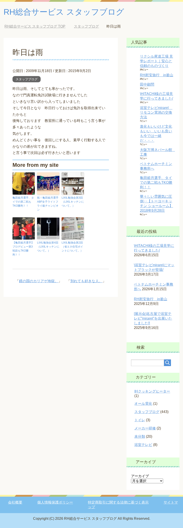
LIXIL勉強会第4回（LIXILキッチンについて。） (48, 246)
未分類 (139, 436)
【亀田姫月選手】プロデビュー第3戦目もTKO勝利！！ (23, 248)
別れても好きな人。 (86, 281)
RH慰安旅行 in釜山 (156, 75)
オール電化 (143, 403)
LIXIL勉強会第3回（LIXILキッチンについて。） (73, 201)
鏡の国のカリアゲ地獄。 (38, 281)
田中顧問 (147, 84)
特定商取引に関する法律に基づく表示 (118, 502)
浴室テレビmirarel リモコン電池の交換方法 (156, 112)
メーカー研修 (145, 428)
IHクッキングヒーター (152, 391)
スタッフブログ (26, 79)
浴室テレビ (143, 445)
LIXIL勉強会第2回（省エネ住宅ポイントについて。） (72, 246)
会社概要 (15, 502)
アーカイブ (140, 476)
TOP (34, 26)
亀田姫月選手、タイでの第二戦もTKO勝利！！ (23, 201)
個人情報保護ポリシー (55, 502)
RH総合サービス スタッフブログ (64, 11)
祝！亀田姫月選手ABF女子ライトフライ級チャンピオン (47, 203)
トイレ (139, 420)
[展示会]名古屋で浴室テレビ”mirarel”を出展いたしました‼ (153, 318)
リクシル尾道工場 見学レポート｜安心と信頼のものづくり (156, 61)
